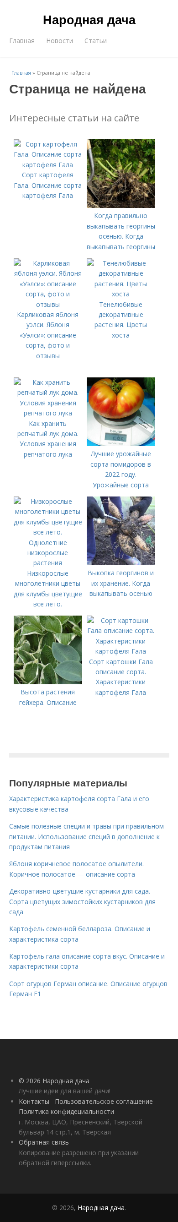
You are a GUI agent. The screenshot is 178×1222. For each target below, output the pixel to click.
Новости (59, 40)
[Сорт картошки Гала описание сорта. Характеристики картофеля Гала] (121, 651)
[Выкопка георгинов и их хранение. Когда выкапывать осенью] (121, 562)
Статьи (95, 40)
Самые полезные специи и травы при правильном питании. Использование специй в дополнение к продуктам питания (86, 836)
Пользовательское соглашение (104, 1101)
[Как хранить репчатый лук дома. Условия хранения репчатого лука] (48, 413)
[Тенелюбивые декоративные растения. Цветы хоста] (121, 293)
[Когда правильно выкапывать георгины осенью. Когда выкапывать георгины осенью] (121, 205)
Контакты (34, 1101)
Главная (22, 40)
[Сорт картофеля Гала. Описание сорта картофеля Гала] (48, 164)
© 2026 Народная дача (54, 1080)
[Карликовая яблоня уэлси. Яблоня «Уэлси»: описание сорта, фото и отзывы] (48, 304)
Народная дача (89, 19)
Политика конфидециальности (66, 1111)
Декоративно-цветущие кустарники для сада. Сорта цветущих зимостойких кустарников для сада (82, 901)
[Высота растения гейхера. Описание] (48, 681)
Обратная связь (44, 1142)
